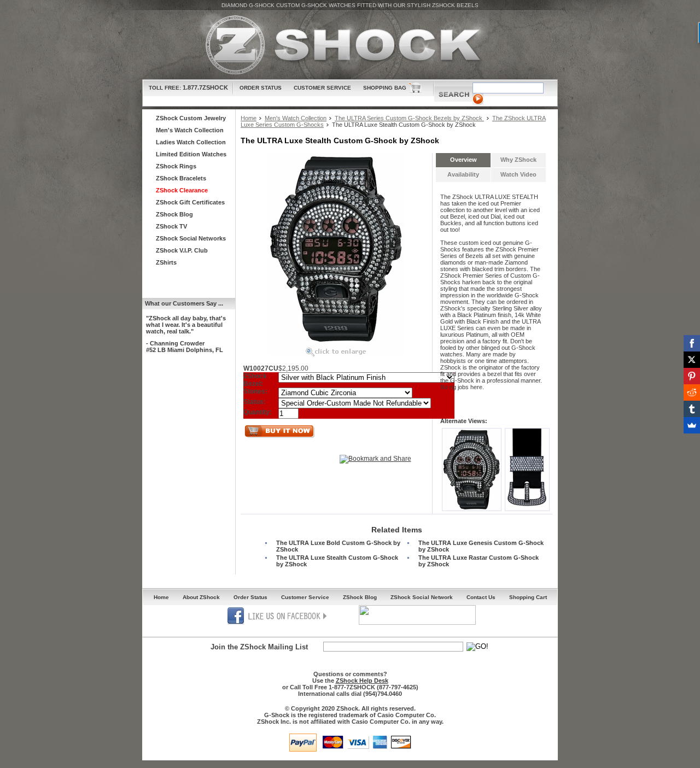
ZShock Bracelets (181, 178)
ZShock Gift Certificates (190, 202)
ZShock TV (171, 226)
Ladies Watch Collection (191, 142)
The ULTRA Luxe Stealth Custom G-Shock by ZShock (337, 560)
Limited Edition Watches (191, 154)
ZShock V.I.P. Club (182, 250)
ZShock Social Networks (191, 238)
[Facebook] (692, 343)
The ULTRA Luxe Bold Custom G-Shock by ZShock (338, 546)
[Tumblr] (692, 409)
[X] (692, 359)
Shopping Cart (528, 597)
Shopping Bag (384, 88)
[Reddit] (692, 392)
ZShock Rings (176, 166)
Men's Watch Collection (295, 118)
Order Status (261, 88)
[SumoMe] (692, 425)
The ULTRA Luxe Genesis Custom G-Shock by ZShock (481, 546)
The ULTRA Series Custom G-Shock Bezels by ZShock (409, 118)
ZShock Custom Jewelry (191, 118)
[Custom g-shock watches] (350, 45)
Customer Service (322, 88)
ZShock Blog (174, 214)
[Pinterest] (692, 376)
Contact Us (480, 597)
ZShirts (166, 262)
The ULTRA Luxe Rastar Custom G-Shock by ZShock (478, 560)
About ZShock (201, 597)
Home (248, 118)
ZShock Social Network (421, 597)
